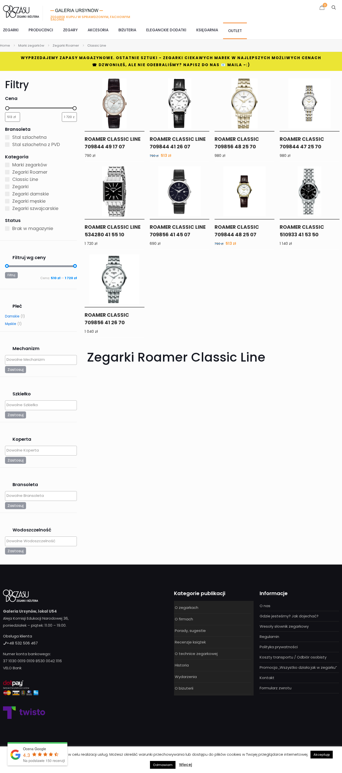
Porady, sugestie (190, 630)
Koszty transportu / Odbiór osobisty (293, 657)
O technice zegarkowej (196, 653)
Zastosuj (16, 369)
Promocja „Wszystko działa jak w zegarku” (298, 667)
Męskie (10, 323)
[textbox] (42, 359)
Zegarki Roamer (66, 45)
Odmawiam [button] (163, 764)
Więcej (185, 764)
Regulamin (269, 636)
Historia (182, 665)
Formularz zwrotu (275, 688)
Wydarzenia (186, 676)
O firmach (184, 619)
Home (5, 45)
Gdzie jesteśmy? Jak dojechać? (289, 616)
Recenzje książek (190, 642)
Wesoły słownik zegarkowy (284, 626)
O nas (265, 605)
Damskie (12, 316)
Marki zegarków (31, 45)
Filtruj (11, 275)
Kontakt (267, 677)
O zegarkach (186, 607)
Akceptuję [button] (321, 754)
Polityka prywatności (279, 646)
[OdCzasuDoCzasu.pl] (21, 11)
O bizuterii (184, 688)
